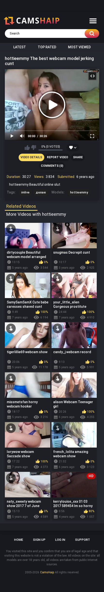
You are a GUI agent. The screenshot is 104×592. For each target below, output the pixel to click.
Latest (19, 47)
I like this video (27, 147)
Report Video (57, 157)
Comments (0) (52, 165)
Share (78, 157)
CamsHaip (47, 572)
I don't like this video (33, 147)
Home (18, 540)
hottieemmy (79, 192)
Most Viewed (79, 47)
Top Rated (47, 47)
